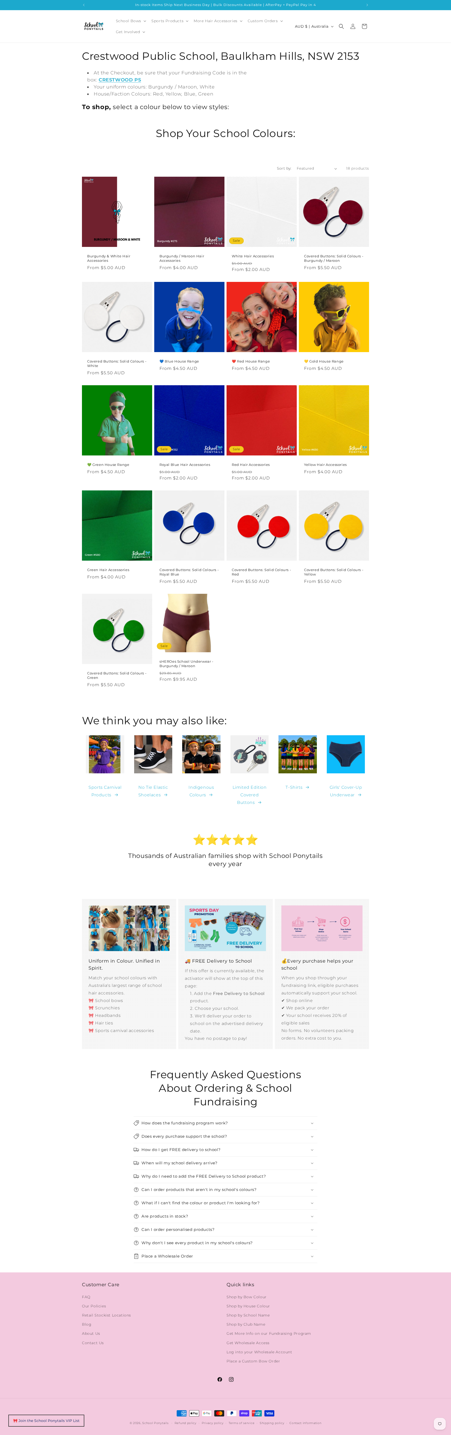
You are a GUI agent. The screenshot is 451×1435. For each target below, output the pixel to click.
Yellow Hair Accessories (325, 464)
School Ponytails (155, 1423)
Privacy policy (213, 1423)
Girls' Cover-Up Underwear (346, 791)
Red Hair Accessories (251, 464)
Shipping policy (272, 1423)
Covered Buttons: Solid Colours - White (116, 363)
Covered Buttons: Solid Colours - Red (261, 572)
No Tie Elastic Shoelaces (153, 791)
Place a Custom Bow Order (253, 1361)
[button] (131, 20)
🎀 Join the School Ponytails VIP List (46, 1420)
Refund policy (186, 1423)
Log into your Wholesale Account (259, 1352)
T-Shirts (294, 787)
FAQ (86, 1297)
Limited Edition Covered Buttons (250, 795)
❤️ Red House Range (251, 361)
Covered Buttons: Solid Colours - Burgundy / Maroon (333, 258)
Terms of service (241, 1423)
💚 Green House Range (108, 464)
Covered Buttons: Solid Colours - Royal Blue (189, 572)
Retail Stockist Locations (106, 1315)
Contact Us (93, 1343)
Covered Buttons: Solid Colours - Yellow (333, 572)
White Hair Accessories (253, 256)
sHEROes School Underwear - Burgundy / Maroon (186, 663)
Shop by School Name (248, 1315)
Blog (86, 1324)
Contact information (305, 1423)
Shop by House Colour (248, 1306)
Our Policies (94, 1306)
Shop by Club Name (246, 1324)
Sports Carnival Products (104, 791)
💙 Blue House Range (179, 361)
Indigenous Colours (201, 791)
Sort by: (284, 168)
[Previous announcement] (84, 5)
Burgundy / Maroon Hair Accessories (181, 258)
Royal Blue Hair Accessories (184, 464)
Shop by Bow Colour (247, 1297)
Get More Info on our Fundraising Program (269, 1333)
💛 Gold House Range (324, 361)
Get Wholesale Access (248, 1343)
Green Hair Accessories (108, 570)
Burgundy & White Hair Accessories (108, 258)
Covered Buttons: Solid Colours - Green (116, 675)
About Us (91, 1333)
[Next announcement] (367, 5)
